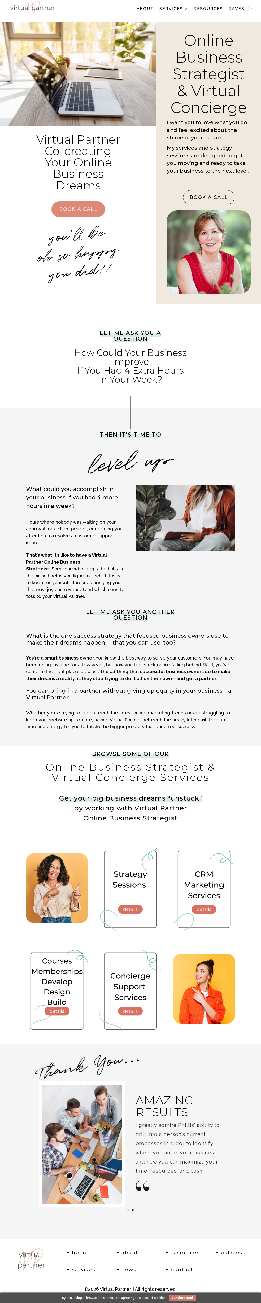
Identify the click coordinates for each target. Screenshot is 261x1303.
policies (231, 1252)
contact (182, 1269)
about (129, 1252)
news (128, 1269)
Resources (208, 9)
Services (171, 9)
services (83, 1269)
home (80, 1252)
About (145, 9)
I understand (182, 1298)
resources (185, 1252)
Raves (236, 9)
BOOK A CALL (78, 209)
